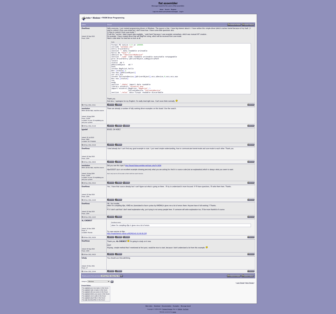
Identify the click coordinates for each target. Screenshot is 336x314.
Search (167, 9)
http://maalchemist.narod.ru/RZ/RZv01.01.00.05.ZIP (127, 234)
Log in (181, 11)
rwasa (174, 312)
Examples (176, 306)
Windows (96, 18)
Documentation (166, 306)
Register (173, 9)
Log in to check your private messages (165, 11)
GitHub (180, 309)
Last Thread (240, 283)
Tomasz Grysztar (167, 309)
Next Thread (249, 283)
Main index (148, 306)
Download (157, 306)
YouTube (185, 309)
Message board (186, 306)
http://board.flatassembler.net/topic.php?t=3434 (143, 166)
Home (161, 9)
